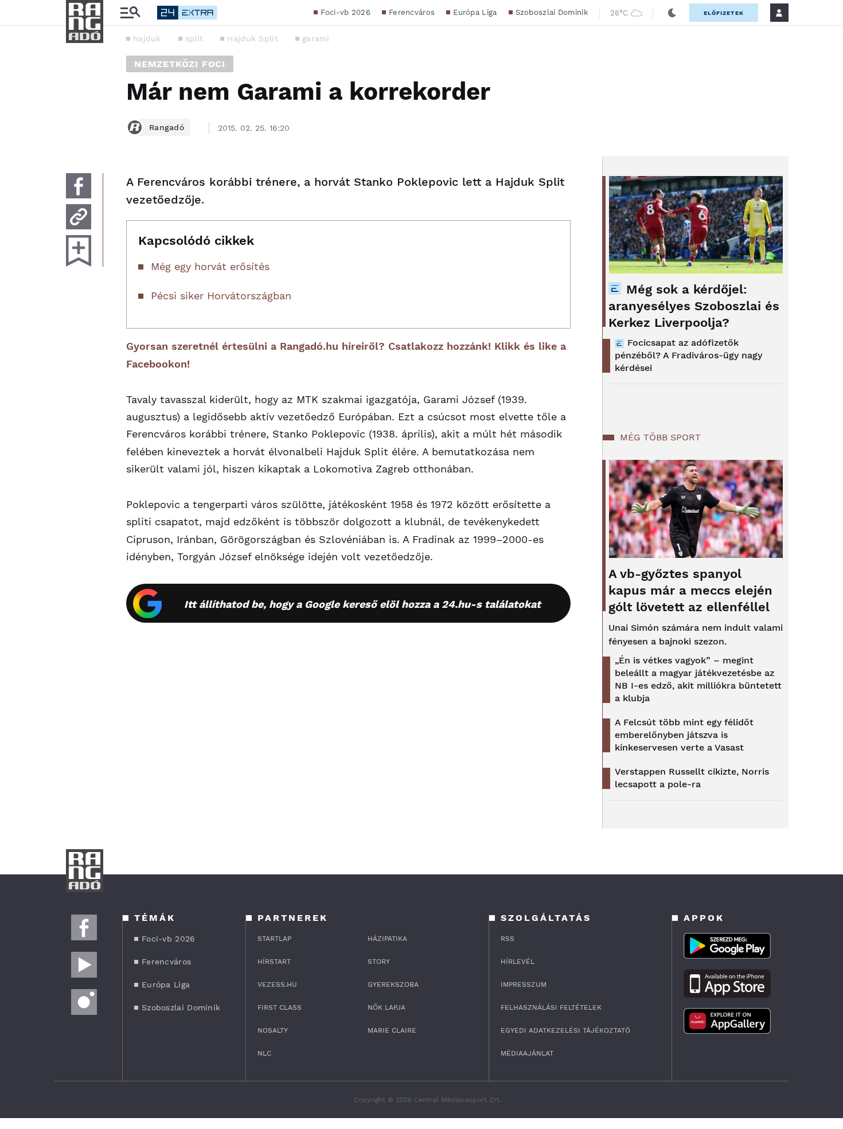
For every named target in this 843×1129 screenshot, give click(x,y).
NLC (264, 1053)
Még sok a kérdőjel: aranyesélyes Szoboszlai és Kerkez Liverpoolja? (693, 306)
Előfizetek (724, 13)
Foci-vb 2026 (345, 12)
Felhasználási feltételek (551, 1007)
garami (316, 38)
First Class (279, 1007)
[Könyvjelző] (78, 251)
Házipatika (387, 939)
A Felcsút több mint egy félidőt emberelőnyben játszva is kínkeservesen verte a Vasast (684, 735)
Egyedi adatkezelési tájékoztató (565, 1030)
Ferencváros (412, 12)
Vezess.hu (277, 984)
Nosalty (272, 1030)
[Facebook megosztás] (78, 185)
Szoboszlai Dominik (552, 12)
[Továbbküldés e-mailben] (78, 216)
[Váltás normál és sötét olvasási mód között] (672, 12)
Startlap (274, 939)
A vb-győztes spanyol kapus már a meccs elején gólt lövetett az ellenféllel (690, 590)
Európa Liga (475, 12)
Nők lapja (386, 1007)
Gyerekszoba (393, 984)
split (194, 38)
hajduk (147, 38)
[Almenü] (130, 13)
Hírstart (274, 962)
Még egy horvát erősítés (210, 266)
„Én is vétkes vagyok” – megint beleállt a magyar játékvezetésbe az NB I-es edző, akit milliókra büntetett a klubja (698, 679)
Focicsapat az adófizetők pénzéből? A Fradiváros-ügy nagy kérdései (688, 355)
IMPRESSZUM (524, 984)
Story (379, 962)
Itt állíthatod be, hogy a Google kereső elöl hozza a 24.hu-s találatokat (362, 604)
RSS (507, 939)
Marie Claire (392, 1030)
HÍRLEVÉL (517, 962)
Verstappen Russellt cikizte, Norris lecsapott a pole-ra (692, 778)
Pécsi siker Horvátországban (221, 296)
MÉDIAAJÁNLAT (527, 1053)
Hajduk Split (252, 38)
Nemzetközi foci (179, 63)
